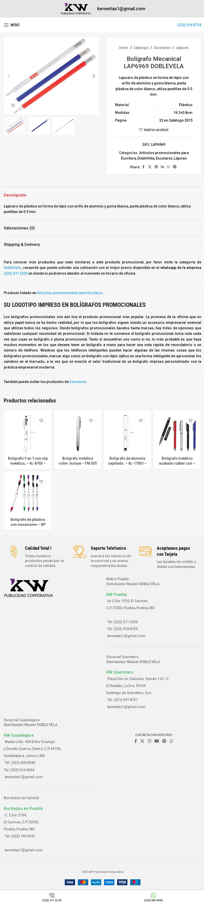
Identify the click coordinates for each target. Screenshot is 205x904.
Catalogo (141, 48)
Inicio (123, 48)
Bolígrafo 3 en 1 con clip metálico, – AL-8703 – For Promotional (28, 463)
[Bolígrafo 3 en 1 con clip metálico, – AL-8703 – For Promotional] (28, 434)
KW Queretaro (120, 672)
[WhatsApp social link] (169, 167)
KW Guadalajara (19, 735)
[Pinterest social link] (156, 167)
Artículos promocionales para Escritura (69, 293)
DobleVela (146, 158)
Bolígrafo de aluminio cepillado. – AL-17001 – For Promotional (127, 463)
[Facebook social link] (143, 167)
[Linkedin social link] (163, 167)
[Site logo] (76, 8)
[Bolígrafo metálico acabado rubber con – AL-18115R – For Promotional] (177, 434)
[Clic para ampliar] (13, 105)
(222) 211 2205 (16, 273)
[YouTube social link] (156, 741)
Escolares (162, 48)
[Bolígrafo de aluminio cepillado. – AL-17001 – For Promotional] (127, 434)
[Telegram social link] (175, 167)
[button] (9, 76)
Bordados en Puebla (23, 808)
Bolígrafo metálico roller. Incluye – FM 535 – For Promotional (78, 463)
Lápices (182, 48)
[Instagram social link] (149, 741)
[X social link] (149, 167)
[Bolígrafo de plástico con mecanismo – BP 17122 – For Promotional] (28, 495)
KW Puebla (116, 594)
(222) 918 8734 (189, 25)
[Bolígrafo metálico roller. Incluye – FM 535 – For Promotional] (78, 434)
